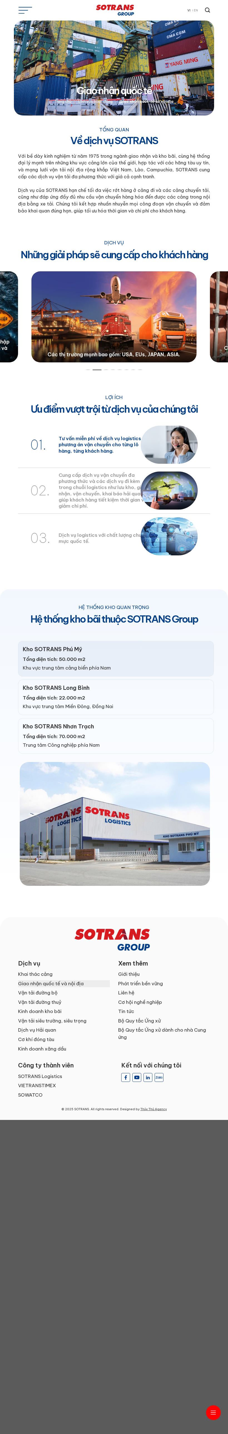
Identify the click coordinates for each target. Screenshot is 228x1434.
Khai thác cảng (35, 974)
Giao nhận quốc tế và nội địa (51, 984)
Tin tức (126, 1011)
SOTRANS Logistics (40, 1076)
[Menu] (25, 10)
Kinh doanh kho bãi (39, 1011)
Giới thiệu (129, 974)
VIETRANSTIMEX (37, 1085)
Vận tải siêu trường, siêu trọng (52, 1021)
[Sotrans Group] (114, 10)
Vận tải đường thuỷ (39, 1002)
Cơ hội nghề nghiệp (140, 1002)
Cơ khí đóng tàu (36, 1039)
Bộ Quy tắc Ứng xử (139, 1021)
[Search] (206, 10)
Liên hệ (126, 993)
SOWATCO (30, 1095)
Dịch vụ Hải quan (37, 1030)
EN (196, 10)
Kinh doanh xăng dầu (42, 1049)
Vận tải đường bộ (38, 993)
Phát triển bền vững (140, 984)
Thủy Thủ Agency (153, 1109)
